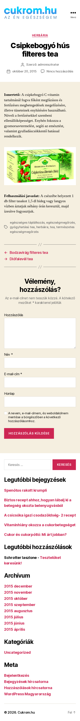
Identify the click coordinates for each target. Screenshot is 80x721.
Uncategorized (17, 652)
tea (52, 227)
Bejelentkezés (16, 675)
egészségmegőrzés (60, 222)
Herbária (40, 35)
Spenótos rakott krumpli (25, 490)
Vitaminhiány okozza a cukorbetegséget (39, 525)
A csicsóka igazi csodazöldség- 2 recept (40, 515)
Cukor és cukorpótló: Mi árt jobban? (35, 534)
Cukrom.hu (26, 712)
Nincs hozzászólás (60, 71)
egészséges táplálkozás (27, 222)
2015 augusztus (18, 611)
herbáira (42, 227)
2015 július (13, 617)
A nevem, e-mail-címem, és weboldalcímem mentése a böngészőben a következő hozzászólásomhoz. (38, 417)
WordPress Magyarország (27, 694)
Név (8, 354)
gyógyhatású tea (22, 227)
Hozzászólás (13, 315)
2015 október (16, 598)
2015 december (18, 586)
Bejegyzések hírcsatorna (26, 681)
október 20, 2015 (24, 71)
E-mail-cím (13, 374)
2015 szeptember (19, 605)
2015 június (14, 623)
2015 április (14, 629)
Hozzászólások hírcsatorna (28, 688)
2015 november (18, 592)
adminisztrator (48, 64)
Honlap (9, 394)
